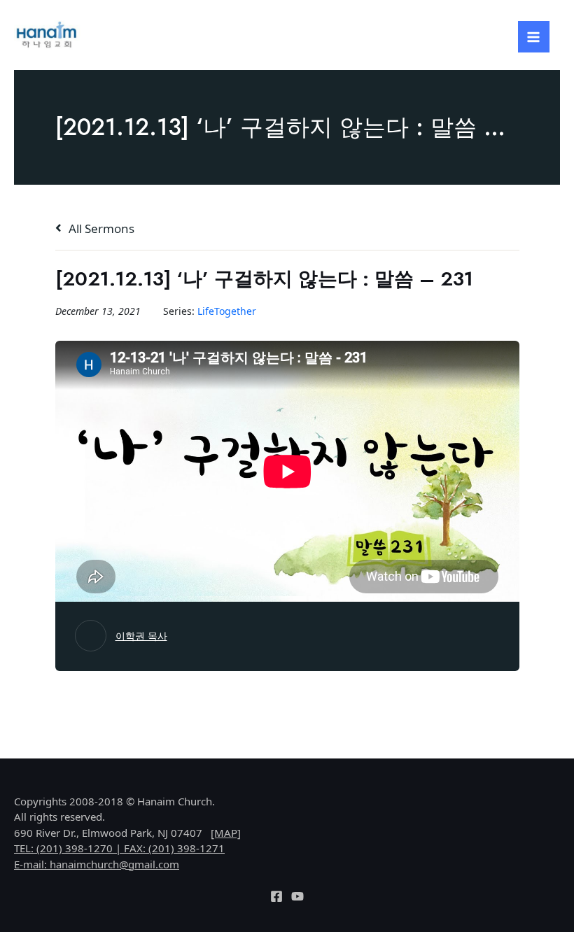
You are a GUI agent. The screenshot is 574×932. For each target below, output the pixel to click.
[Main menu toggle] (534, 37)
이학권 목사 (141, 635)
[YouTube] (297, 896)
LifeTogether (226, 311)
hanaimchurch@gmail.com (114, 864)
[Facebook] (276, 896)
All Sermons (100, 228)
